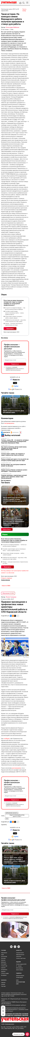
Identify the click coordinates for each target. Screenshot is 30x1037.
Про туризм (3, 964)
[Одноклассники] (13, 616)
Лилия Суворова (11, 597)
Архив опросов (5, 580)
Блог (17, 983)
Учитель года (4, 965)
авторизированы (9, 423)
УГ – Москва (19, 966)
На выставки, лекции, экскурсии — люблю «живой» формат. (14, 317)
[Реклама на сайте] (27, 1034)
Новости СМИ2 (6, 585)
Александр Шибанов (12, 27)
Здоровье (3, 971)
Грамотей (3, 967)
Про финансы (4, 969)
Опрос (5, 534)
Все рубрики (3, 975)
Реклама (3, 984)
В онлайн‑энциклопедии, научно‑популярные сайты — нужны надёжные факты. (14, 313)
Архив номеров (19, 969)
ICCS (17, 980)
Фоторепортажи (20, 982)
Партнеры (3, 986)
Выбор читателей (12, 435)
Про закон (3, 958)
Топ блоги (5, 482)
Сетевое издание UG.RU (21, 964)
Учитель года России (20, 958)
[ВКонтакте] (11, 616)
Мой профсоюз (19, 967)
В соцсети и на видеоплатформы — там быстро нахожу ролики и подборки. (15, 308)
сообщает (7, 738)
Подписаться (15, 364)
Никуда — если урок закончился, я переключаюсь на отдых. (14, 324)
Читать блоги (7, 529)
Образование (4, 952)
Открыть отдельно (6, 578)
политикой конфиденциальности (17, 917)
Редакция (3, 982)
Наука (2, 954)
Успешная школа (20, 952)
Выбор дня (3, 962)
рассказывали (16, 768)
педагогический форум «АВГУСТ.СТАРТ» (17, 816)
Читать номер (24, 9)
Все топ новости (6, 480)
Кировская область (12, 813)
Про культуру (4, 956)
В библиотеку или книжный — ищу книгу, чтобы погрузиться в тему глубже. (15, 320)
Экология (3, 960)
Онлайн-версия (19, 977)
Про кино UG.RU (6, 408)
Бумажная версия (20, 975)
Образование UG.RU (8, 593)
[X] (15, 616)
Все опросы (4, 338)
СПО (7, 818)
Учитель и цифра (5, 973)
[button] (5, 432)
